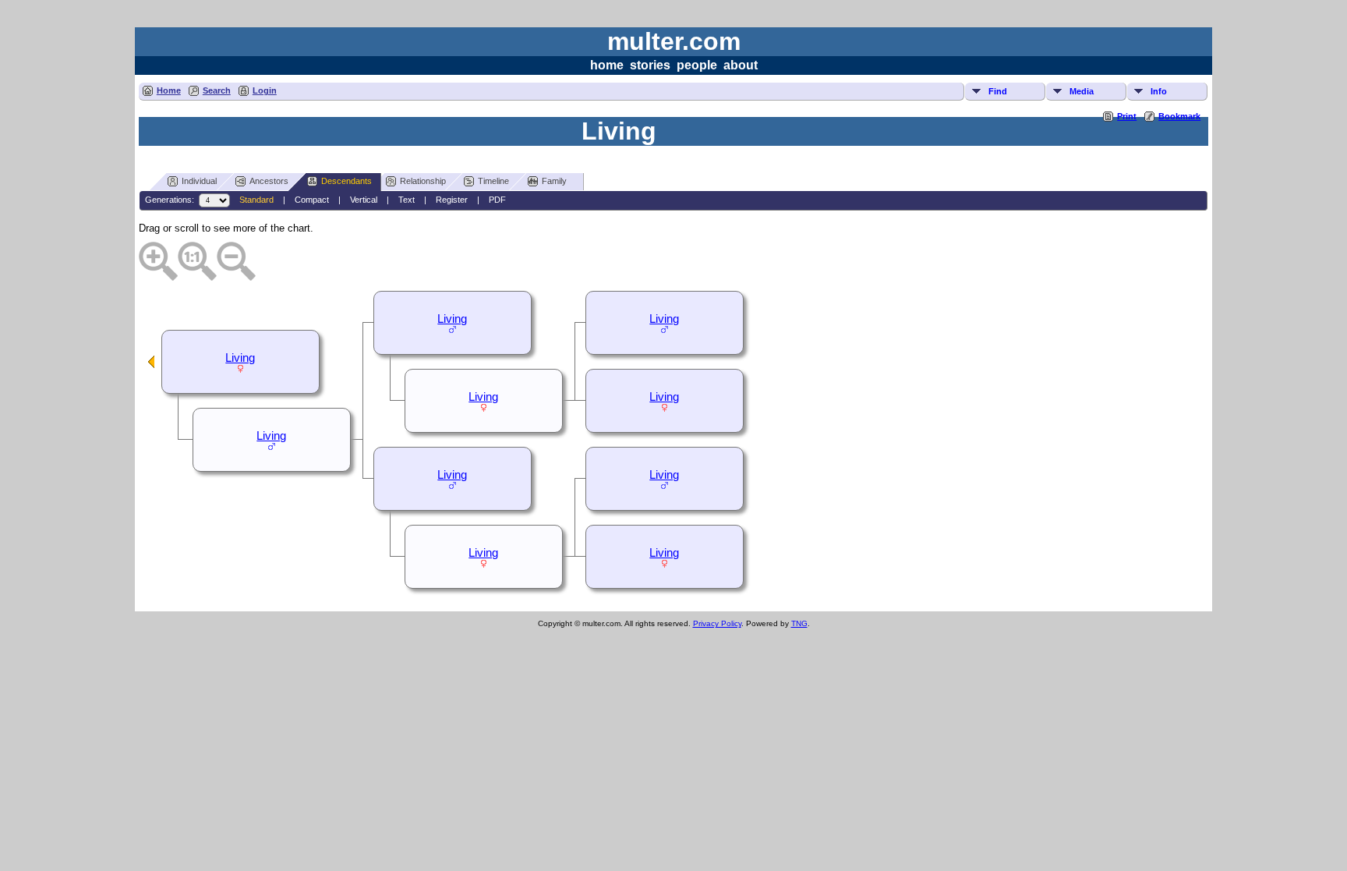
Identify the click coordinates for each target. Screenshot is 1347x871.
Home (169, 90)
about (740, 65)
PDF (497, 199)
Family (554, 181)
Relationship (423, 181)
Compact (312, 199)
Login (265, 90)
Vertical (363, 199)
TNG (799, 623)
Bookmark (1179, 116)
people (697, 65)
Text (406, 199)
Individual (199, 181)
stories (650, 65)
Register (452, 199)
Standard (256, 199)
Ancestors (268, 181)
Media (1081, 91)
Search (217, 90)
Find (997, 91)
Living (664, 319)
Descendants (346, 181)
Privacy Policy (717, 623)
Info (1159, 91)
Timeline (493, 181)
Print (1127, 116)
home (607, 65)
